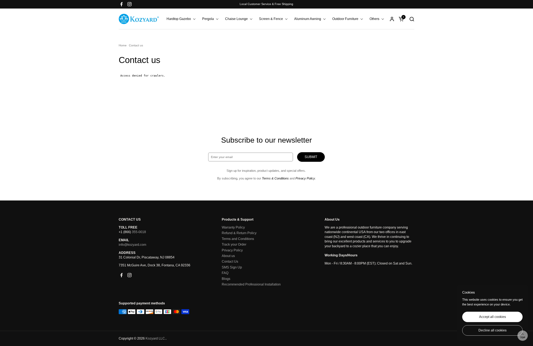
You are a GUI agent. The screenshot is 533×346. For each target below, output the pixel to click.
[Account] (392, 19)
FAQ (225, 273)
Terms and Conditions (238, 239)
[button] (411, 19)
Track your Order (234, 244)
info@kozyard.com (132, 244)
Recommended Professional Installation (251, 284)
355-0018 (139, 232)
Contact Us (230, 261)
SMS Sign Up (232, 267)
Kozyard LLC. (156, 338)
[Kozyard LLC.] (139, 19)
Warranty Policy (233, 227)
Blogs (226, 279)
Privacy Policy (232, 250)
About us (228, 256)
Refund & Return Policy (239, 233)
